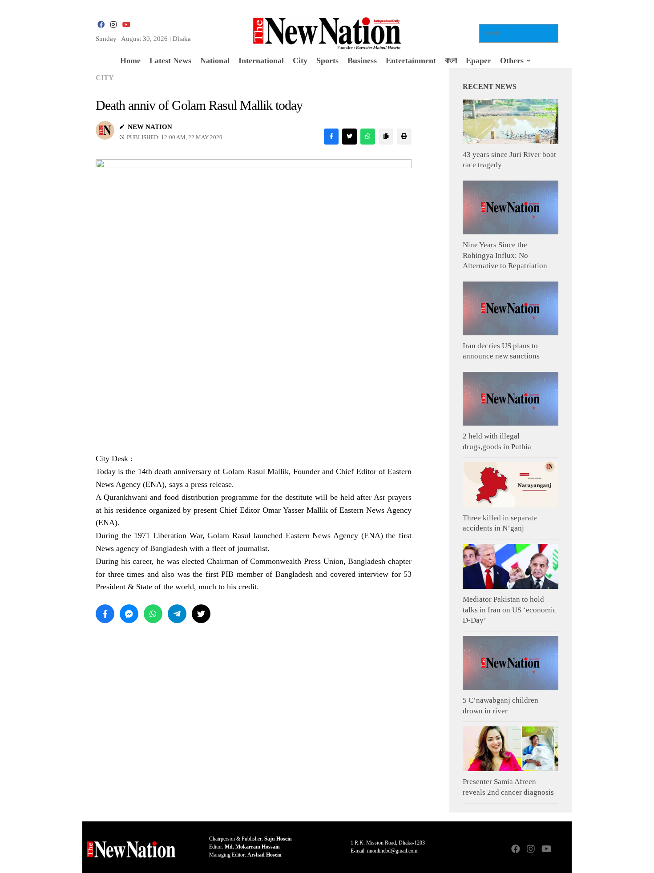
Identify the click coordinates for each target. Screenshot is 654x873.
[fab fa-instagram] (113, 24)
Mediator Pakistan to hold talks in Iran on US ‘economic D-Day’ (510, 609)
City (105, 77)
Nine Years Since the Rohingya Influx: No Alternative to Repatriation (505, 255)
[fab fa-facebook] (101, 24)
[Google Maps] (561, 849)
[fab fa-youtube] (125, 24)
